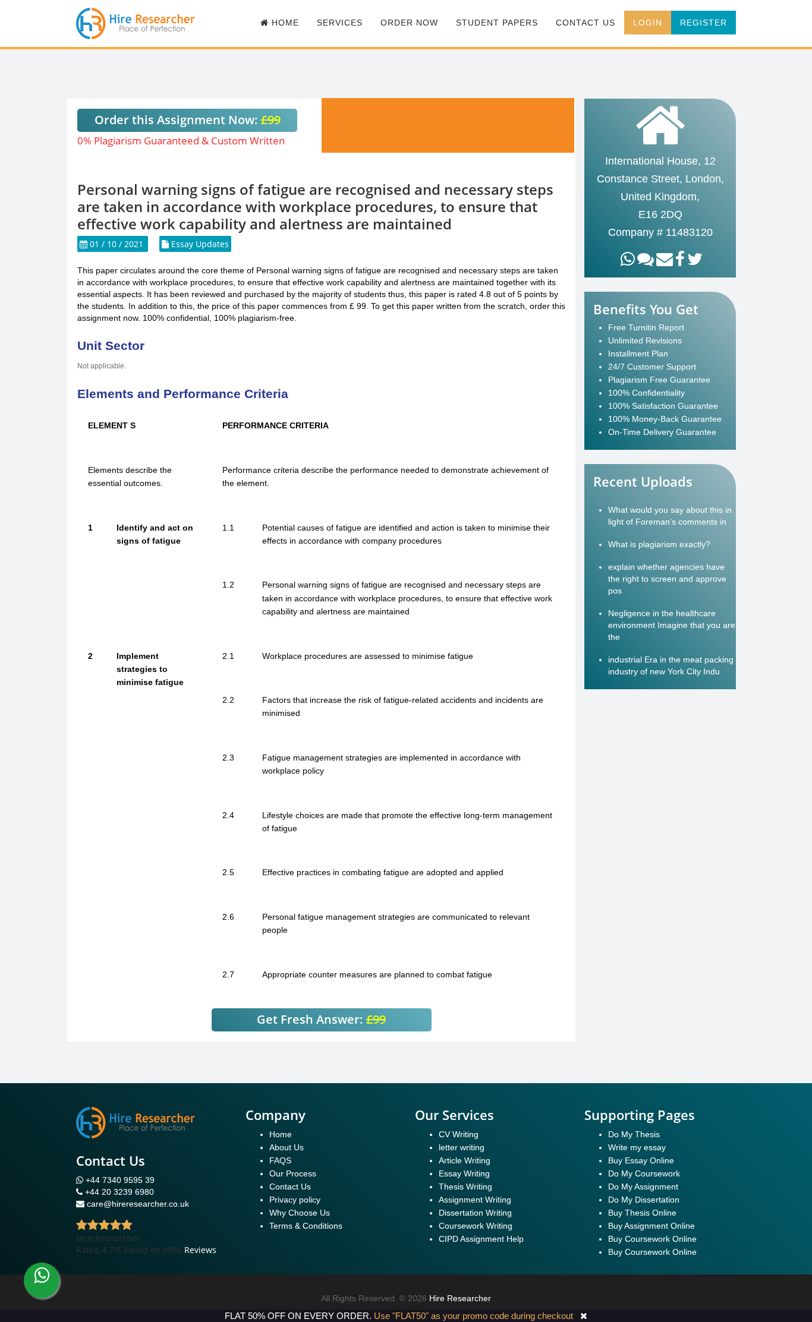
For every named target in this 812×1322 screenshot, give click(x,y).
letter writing (461, 1147)
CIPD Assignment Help (481, 1239)
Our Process (292, 1173)
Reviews (200, 1249)
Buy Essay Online (641, 1160)
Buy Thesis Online (642, 1212)
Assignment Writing (475, 1199)
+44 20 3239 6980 (119, 1192)
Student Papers (497, 22)
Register (703, 22)
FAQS (280, 1160)
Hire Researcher (460, 1298)
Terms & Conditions (305, 1225)
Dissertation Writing (475, 1212)
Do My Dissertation (643, 1199)
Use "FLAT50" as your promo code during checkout (473, 1316)
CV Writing (459, 1134)
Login (647, 22)
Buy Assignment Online (651, 1225)
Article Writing (464, 1160)
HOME (284, 22)
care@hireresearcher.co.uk (138, 1204)
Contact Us (585, 22)
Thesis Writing (465, 1186)
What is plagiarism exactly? (659, 544)
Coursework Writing (475, 1225)
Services (340, 22)
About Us (286, 1147)
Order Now (409, 22)
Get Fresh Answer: (321, 1019)
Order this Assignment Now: (188, 120)
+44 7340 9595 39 (119, 1180)
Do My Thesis (634, 1134)
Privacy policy (294, 1199)
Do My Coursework (644, 1173)
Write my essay (637, 1147)
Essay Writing (464, 1173)
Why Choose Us (299, 1212)
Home (280, 1134)
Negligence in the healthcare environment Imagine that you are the (671, 625)
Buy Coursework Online (652, 1239)
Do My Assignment (643, 1186)
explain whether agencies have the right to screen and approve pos (667, 578)
